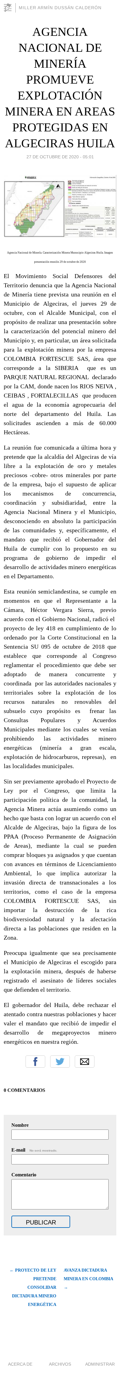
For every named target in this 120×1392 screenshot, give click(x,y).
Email (84, 1061)
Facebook (35, 1061)
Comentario (23, 1174)
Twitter (60, 1061)
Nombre (20, 1125)
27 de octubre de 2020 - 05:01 (60, 156)
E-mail (34, 1149)
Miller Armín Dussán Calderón (60, 7)
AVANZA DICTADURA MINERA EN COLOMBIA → (88, 1279)
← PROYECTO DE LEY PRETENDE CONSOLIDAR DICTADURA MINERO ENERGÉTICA (33, 1287)
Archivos (60, 1364)
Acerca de (20, 1364)
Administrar (100, 1364)
